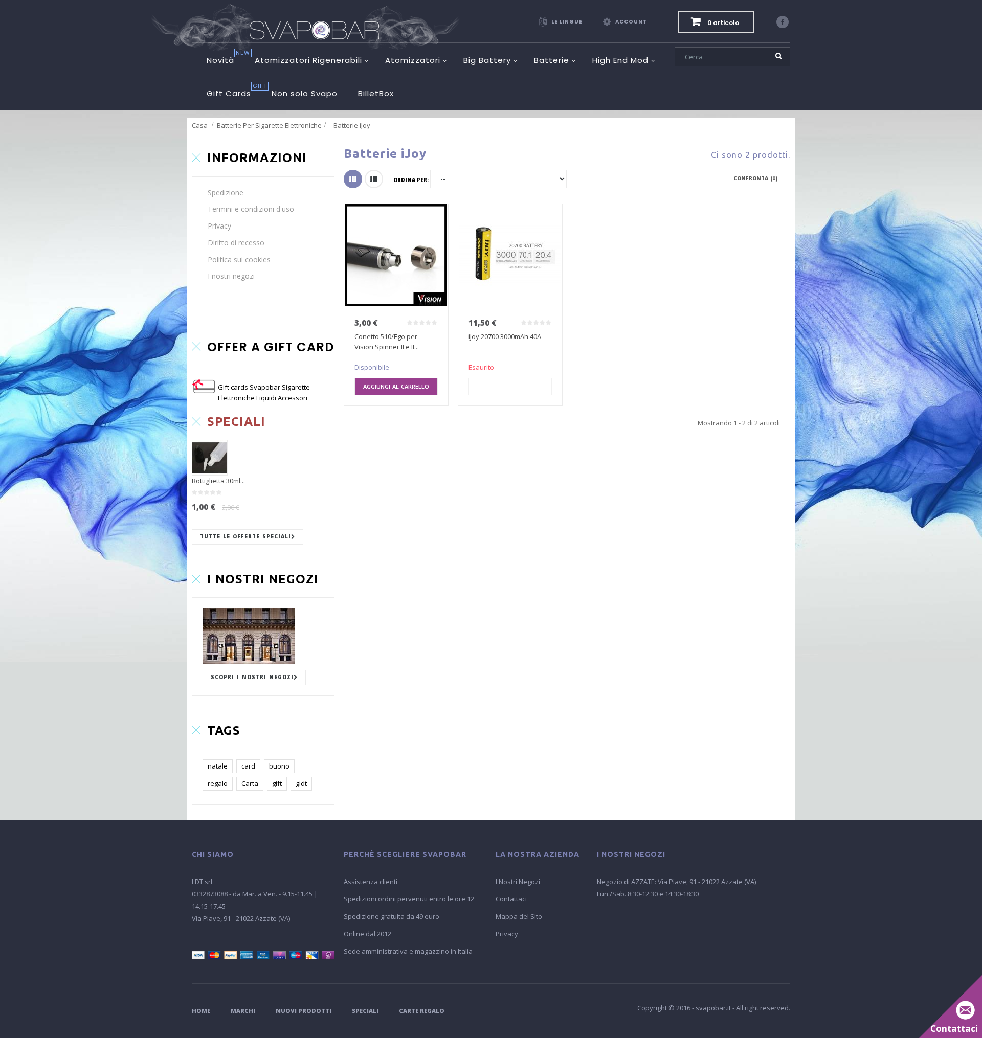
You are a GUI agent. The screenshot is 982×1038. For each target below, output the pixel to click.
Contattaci (511, 899)
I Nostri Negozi (518, 881)
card (248, 766)
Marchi (243, 1010)
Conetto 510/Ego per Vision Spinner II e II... (386, 341)
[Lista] (374, 179)
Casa (200, 125)
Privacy (219, 226)
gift (277, 783)
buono (279, 766)
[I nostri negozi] (263, 636)
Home (201, 1010)
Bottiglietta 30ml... (218, 480)
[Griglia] (353, 179)
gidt (301, 783)
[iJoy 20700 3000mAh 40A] (510, 255)
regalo (218, 783)
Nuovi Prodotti (303, 1010)
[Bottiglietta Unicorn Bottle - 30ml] (210, 458)
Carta (249, 783)
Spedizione (225, 192)
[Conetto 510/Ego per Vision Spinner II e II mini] (396, 255)
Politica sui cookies (239, 259)
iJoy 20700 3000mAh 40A (504, 336)
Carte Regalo (421, 1010)
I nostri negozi (231, 276)
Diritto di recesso (236, 242)
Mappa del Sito (519, 916)
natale (218, 766)
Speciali (365, 1010)
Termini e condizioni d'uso (251, 209)
